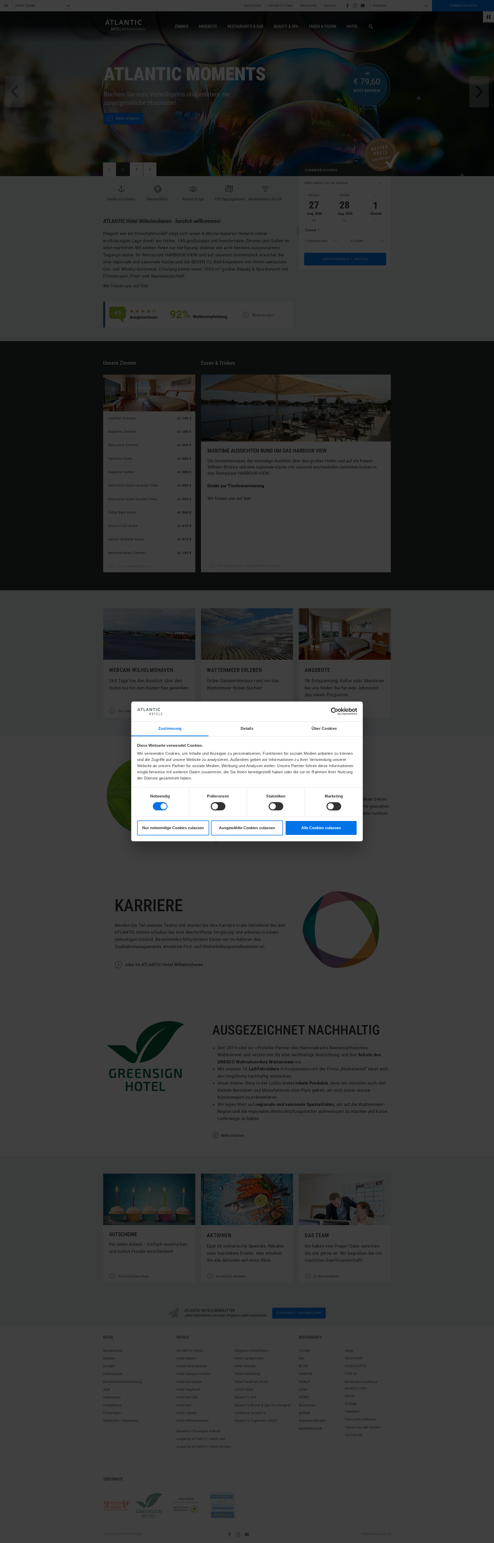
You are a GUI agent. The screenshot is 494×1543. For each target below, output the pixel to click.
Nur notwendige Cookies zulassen (173, 828)
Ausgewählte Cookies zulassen (247, 828)
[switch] (218, 806)
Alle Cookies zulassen (321, 828)
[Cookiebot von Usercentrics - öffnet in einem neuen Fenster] (334, 711)
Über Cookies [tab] (324, 728)
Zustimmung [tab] (170, 728)
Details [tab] (247, 728)
